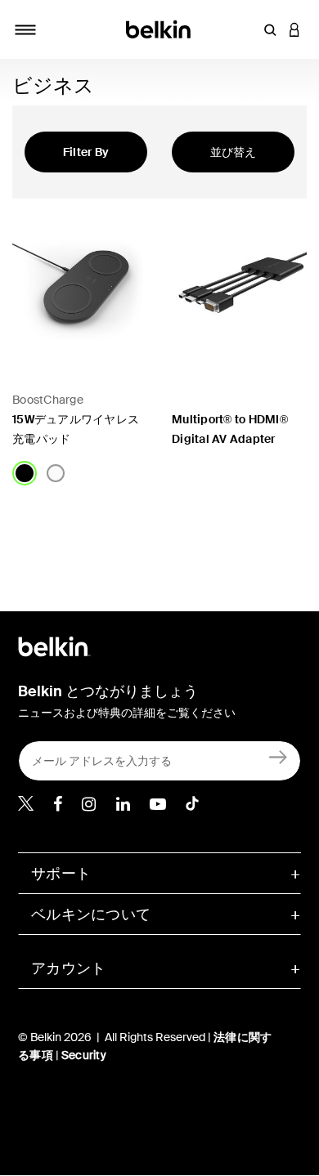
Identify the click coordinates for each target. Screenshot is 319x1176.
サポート (61, 873)
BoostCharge (47, 399)
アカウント (68, 968)
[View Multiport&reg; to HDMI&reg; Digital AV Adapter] (239, 282)
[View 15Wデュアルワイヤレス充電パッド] (79, 282)
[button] (270, 29)
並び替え (233, 152)
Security (83, 1055)
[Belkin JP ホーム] (160, 28)
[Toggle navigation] (25, 29)
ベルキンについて (91, 914)
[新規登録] (278, 757)
